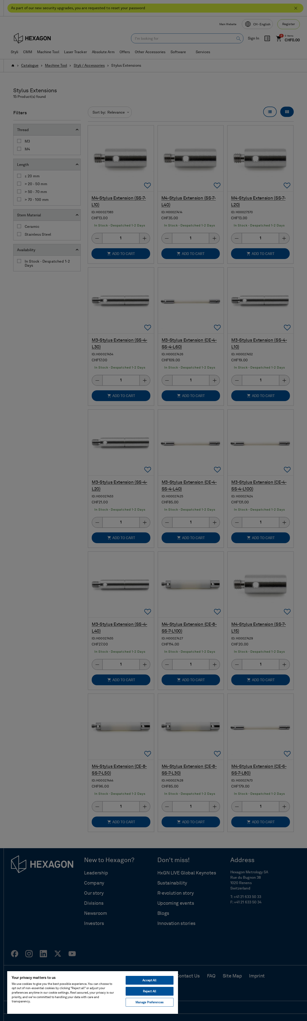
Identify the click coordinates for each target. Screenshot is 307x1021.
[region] (92, 992)
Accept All (149, 980)
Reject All (149, 991)
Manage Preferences (150, 1002)
